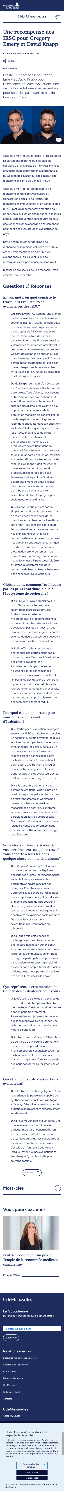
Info (58, 140)
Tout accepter (32, 1478)
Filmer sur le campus (13, 1378)
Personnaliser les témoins (34, 1465)
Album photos (10, 1371)
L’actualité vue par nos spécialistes (20, 1358)
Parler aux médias (11, 1392)
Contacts (7, 1398)
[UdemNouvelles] (32, 16)
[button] (57, 16)
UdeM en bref (9, 1385)
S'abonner (11, 1337)
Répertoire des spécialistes (16, 1364)
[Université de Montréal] (11, 5)
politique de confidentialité (28, 1484)
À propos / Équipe (11, 1416)
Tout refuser (32, 1472)
